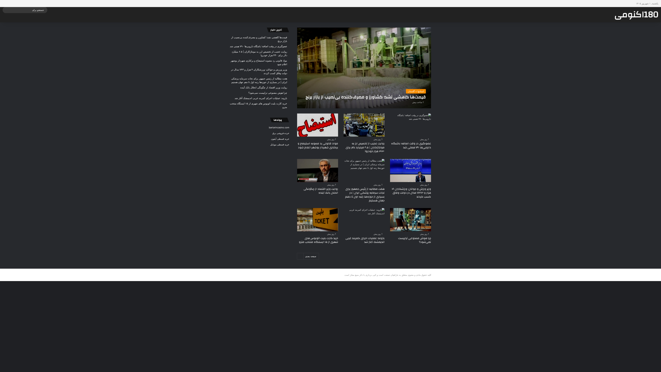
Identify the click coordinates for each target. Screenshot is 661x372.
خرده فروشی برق (280, 133)
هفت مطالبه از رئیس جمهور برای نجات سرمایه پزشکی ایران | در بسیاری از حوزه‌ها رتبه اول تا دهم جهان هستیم (365, 194)
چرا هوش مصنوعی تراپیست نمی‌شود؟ (414, 240)
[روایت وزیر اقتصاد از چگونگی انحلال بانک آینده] (317, 170)
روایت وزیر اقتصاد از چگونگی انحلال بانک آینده (321, 190)
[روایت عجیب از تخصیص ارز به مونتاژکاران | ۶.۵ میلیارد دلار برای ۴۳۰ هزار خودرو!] (364, 125)
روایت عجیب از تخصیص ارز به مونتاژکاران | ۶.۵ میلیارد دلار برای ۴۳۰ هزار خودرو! (365, 147)
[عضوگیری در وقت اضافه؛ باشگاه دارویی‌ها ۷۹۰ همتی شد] (410, 125)
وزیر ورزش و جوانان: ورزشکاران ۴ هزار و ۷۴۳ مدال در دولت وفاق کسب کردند (411, 192)
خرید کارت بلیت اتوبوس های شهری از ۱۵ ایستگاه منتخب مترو (318, 240)
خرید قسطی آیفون (280, 138)
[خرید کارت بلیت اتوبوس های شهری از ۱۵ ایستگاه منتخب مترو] (317, 219)
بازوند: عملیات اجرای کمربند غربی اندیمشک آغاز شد (365, 240)
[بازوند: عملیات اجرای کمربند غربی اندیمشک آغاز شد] (364, 219)
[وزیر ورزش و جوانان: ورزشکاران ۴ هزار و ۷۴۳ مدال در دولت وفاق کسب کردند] (410, 170)
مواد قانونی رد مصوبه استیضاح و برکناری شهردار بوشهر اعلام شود (318, 145)
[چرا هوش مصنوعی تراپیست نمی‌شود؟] (410, 219)
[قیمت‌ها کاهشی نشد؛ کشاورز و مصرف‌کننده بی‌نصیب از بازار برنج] (364, 68)
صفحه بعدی (310, 256)
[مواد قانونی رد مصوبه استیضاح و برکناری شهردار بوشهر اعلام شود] (317, 125)
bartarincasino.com (279, 127)
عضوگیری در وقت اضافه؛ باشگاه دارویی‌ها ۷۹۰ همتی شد (411, 145)
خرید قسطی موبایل (279, 144)
